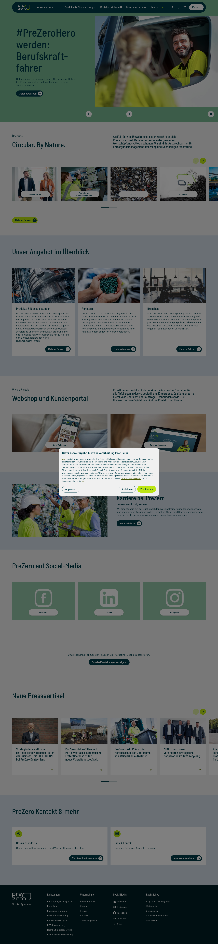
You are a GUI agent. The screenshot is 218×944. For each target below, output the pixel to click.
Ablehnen (127, 489)
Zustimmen (146, 489)
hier (83, 481)
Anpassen (70, 489)
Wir (63, 459)
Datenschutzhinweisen (131, 478)
